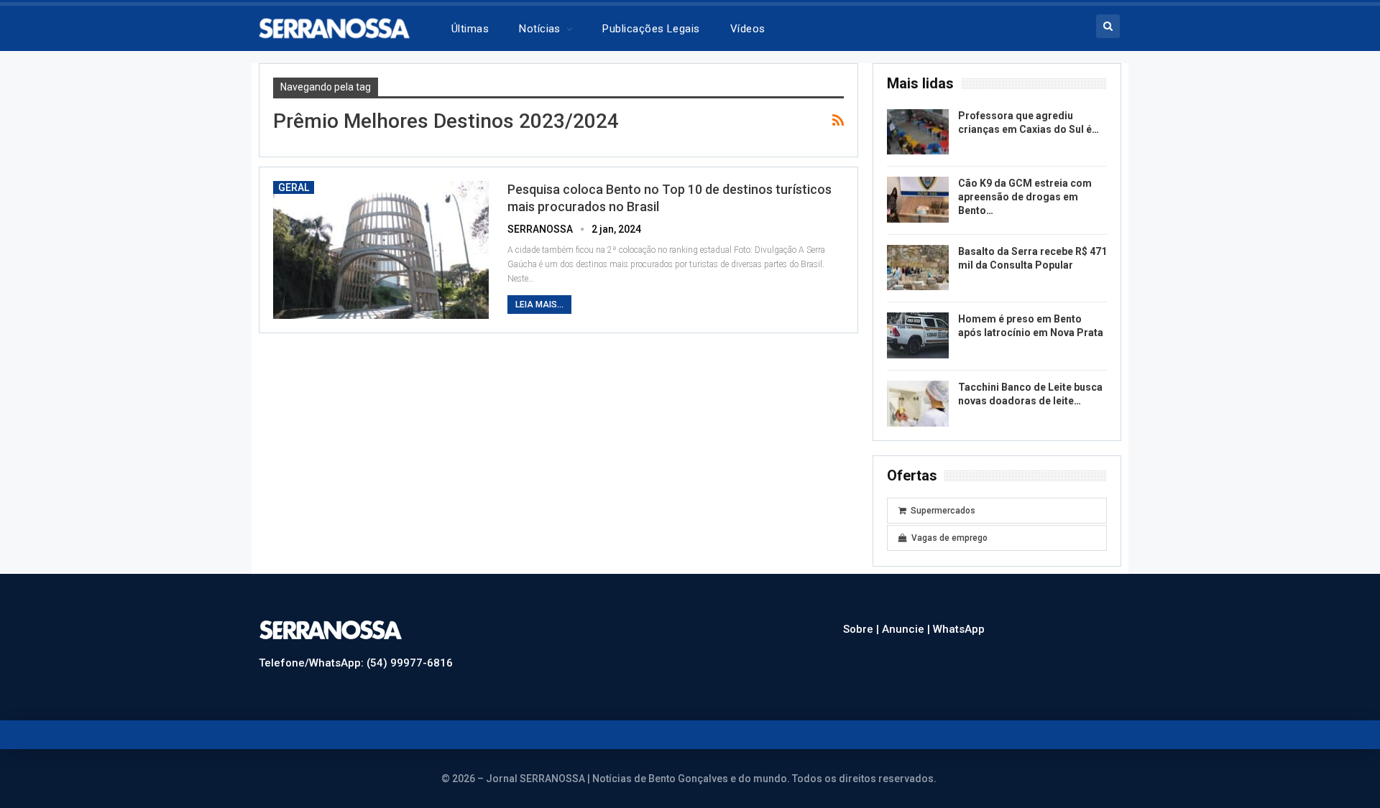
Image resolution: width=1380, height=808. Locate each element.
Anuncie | (907, 629)
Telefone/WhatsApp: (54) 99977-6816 (356, 662)
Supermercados (943, 511)
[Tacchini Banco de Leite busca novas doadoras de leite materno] (918, 404)
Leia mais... (539, 304)
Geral (293, 187)
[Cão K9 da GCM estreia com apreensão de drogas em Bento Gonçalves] (918, 200)
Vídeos (747, 28)
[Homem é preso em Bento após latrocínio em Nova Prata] (918, 335)
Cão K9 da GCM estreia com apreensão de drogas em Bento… (1025, 196)
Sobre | (862, 629)
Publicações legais (650, 28)
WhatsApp (959, 629)
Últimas (470, 28)
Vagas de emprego (949, 538)
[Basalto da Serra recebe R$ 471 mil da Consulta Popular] (918, 268)
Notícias (540, 28)
